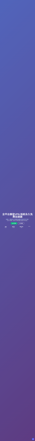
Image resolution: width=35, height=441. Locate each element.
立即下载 (14, 223)
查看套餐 (21, 223)
